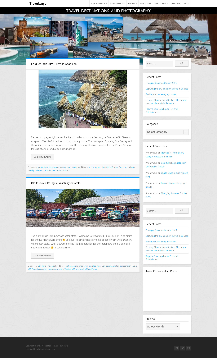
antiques (70, 266)
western (60, 269)
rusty (99, 266)
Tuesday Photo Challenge (69, 167)
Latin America (116, 3)
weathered (52, 269)
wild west (80, 269)
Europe (131, 3)
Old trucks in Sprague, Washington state (55, 183)
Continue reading (44, 158)
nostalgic (92, 266)
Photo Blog (145, 3)
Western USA (70, 269)
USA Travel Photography (47, 266)
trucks (134, 266)
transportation (125, 266)
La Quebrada (45, 170)
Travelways (37, 3)
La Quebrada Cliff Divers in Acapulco (54, 64)
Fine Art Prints (161, 3)
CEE (107, 167)
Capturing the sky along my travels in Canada (167, 89)
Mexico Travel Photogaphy (48, 167)
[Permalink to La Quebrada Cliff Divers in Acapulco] (83, 99)
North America (98, 3)
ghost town (83, 266)
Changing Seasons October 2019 (161, 83)
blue (103, 167)
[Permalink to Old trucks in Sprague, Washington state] (83, 208)
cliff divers (114, 167)
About (186, 3)
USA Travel (32, 269)
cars (76, 266)
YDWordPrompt (63, 170)
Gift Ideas (176, 3)
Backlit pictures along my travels (161, 94)
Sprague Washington (110, 266)
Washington (42, 269)
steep (54, 170)
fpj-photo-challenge (127, 167)
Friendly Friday (33, 170)
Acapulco (96, 167)
